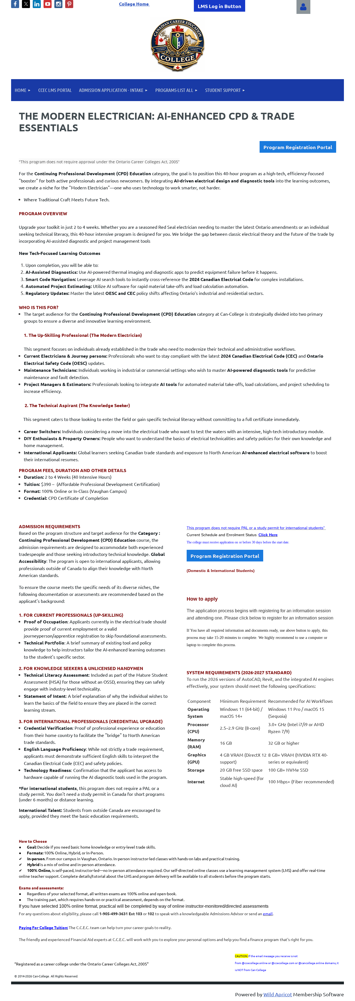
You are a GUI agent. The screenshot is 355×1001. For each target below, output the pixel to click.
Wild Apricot (277, 994)
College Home (134, 4)
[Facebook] (15, 4)
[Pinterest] (69, 4)
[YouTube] (48, 4)
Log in (303, 7)
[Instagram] (58, 4)
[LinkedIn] (37, 4)
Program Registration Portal (297, 147)
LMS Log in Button (219, 6)
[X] (26, 4)
